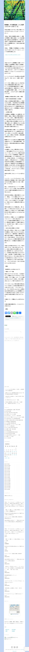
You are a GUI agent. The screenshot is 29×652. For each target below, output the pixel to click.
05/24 (6, 571)
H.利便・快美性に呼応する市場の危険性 (13, 420)
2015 (8, 475)
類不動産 (14, 629)
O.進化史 (7, 430)
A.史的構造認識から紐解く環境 (12, 409)
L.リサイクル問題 (9, 426)
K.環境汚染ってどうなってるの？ (12, 424)
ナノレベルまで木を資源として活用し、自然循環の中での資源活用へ (14, 390)
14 (14, 451)
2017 (8, 472)
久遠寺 (8, 134)
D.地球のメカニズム (10, 414)
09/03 (6, 555)
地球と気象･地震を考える (15, 3)
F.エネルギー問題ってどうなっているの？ (14, 417)
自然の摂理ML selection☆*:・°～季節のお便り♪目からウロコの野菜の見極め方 (14, 560)
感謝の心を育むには (8, 495)
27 (12, 454)
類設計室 (7, 629)
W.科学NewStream (9, 433)
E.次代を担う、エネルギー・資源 (12, 415)
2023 (7, 464)
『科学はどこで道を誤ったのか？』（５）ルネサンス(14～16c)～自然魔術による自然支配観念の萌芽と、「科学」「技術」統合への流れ (14, 568)
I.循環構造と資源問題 (10, 421)
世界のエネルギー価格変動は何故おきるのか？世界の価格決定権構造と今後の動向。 (14, 393)
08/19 (6, 562)
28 (14, 454)
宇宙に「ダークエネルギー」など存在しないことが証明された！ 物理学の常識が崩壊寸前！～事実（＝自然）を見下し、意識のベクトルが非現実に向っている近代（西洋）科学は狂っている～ (14, 531)
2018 (8, 471)
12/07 (6, 542)
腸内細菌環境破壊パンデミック (10, 575)
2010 (8, 483)
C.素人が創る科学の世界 (10, 412)
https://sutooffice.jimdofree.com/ (13, 54)
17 (6, 453)
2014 (8, 477)
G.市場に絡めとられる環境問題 (12, 418)
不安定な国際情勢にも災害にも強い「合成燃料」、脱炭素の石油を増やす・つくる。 (13, 403)
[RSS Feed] (17, 647)
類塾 (6, 631)
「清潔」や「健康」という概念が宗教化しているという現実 (14, 540)
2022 (8, 465)
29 (16, 454)
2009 (8, 484)
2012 (8, 480)
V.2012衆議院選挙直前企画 (11, 432)
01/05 (6, 535)
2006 (8, 489)
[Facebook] (15, 647)
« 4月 (6, 458)
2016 (8, 474)
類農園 (13, 631)
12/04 (6, 549)
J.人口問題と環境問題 (10, 423)
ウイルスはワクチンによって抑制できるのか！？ (14, 593)
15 (16, 451)
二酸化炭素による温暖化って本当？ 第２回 (13, 588)
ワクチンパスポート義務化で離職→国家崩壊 (13, 516)
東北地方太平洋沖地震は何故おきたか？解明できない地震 (14, 547)
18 (8, 453)
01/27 (6, 595)
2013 (8, 478)
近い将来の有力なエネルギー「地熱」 (12, 399)
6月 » (9, 458)
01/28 (6, 584)
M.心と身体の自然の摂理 (10, 427)
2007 (8, 487)
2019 (8, 469)
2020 (8, 468)
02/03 (6, 577)
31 (6, 456)
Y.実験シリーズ (9, 436)
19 (10, 453)
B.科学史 (7, 411)
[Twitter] (12, 647)
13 (12, 451)
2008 (8, 486)
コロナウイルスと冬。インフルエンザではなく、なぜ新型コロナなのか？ (14, 581)
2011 (8, 481)
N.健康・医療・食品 (10, 429)
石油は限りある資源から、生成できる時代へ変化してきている (14, 397)
